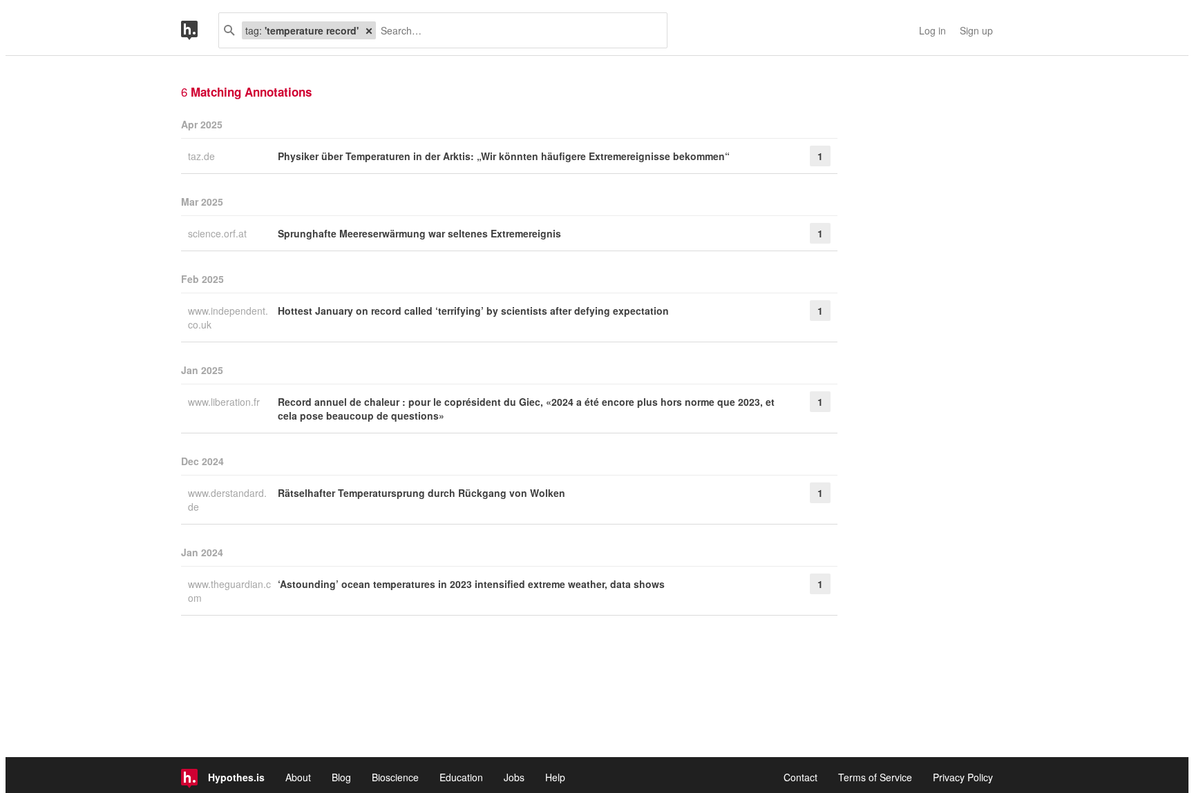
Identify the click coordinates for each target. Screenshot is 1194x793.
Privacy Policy (963, 777)
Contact (800, 777)
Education (461, 777)
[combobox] (516, 30)
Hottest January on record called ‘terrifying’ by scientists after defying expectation (473, 310)
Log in (932, 30)
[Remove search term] (369, 30)
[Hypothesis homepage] (199, 30)
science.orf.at (218, 233)
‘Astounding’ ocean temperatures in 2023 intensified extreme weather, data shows (471, 584)
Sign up (976, 30)
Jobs (514, 777)
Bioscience (395, 777)
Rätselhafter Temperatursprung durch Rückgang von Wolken (421, 493)
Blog (341, 777)
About (298, 777)
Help (555, 777)
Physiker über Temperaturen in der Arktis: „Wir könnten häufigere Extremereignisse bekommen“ (504, 156)
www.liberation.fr (225, 402)
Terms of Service (875, 777)
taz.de (203, 156)
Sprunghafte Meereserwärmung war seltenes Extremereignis (419, 233)
